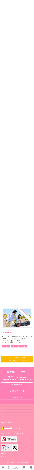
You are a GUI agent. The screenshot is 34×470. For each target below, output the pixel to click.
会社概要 (3, 408)
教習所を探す (15, 468)
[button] (6, 346)
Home (2, 405)
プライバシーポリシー (6, 416)
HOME (9, 468)
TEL (31, 468)
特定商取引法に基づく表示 (7, 411)
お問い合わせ (24, 468)
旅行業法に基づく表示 (6, 414)
